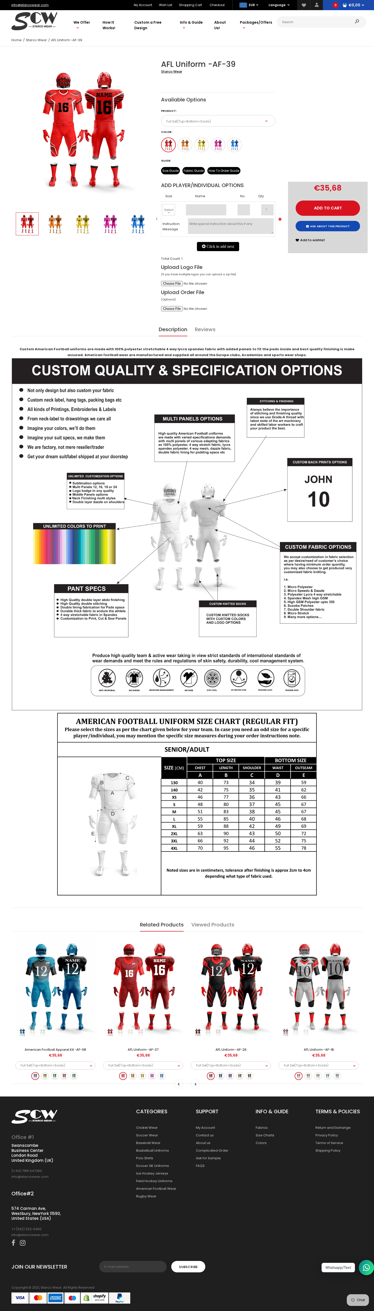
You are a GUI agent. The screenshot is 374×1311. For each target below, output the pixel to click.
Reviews (205, 329)
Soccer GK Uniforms (152, 1165)
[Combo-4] (218, 145)
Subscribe (188, 1266)
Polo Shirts (144, 1158)
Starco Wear (171, 71)
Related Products (162, 924)
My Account (143, 5)
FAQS (200, 1165)
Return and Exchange (333, 1127)
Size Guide (170, 171)
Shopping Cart (190, 5)
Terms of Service (329, 1142)
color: (166, 132)
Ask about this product (330, 226)
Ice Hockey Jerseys (152, 1173)
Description (173, 329)
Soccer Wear (147, 1135)
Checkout (217, 5)
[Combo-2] (185, 145)
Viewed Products (212, 924)
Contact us (205, 1135)
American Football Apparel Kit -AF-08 (55, 1049)
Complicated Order (212, 1150)
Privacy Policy (326, 1135)
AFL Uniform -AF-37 (143, 1049)
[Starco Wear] (34, 29)
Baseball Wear (148, 1142)
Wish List (165, 5)
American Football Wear (156, 1188)
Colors (261, 1142)
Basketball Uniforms (152, 1150)
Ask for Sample (208, 1158)
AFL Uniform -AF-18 (319, 1049)
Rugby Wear (146, 1196)
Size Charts (265, 1135)
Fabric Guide (194, 171)
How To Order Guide (224, 171)
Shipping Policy (327, 1150)
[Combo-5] (234, 145)
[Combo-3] (201, 145)
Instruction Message (171, 226)
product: (169, 111)
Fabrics (262, 1127)
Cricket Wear (147, 1127)
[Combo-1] (168, 145)
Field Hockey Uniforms (154, 1181)
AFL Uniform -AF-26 (231, 1049)
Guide (165, 161)
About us (203, 1142)
